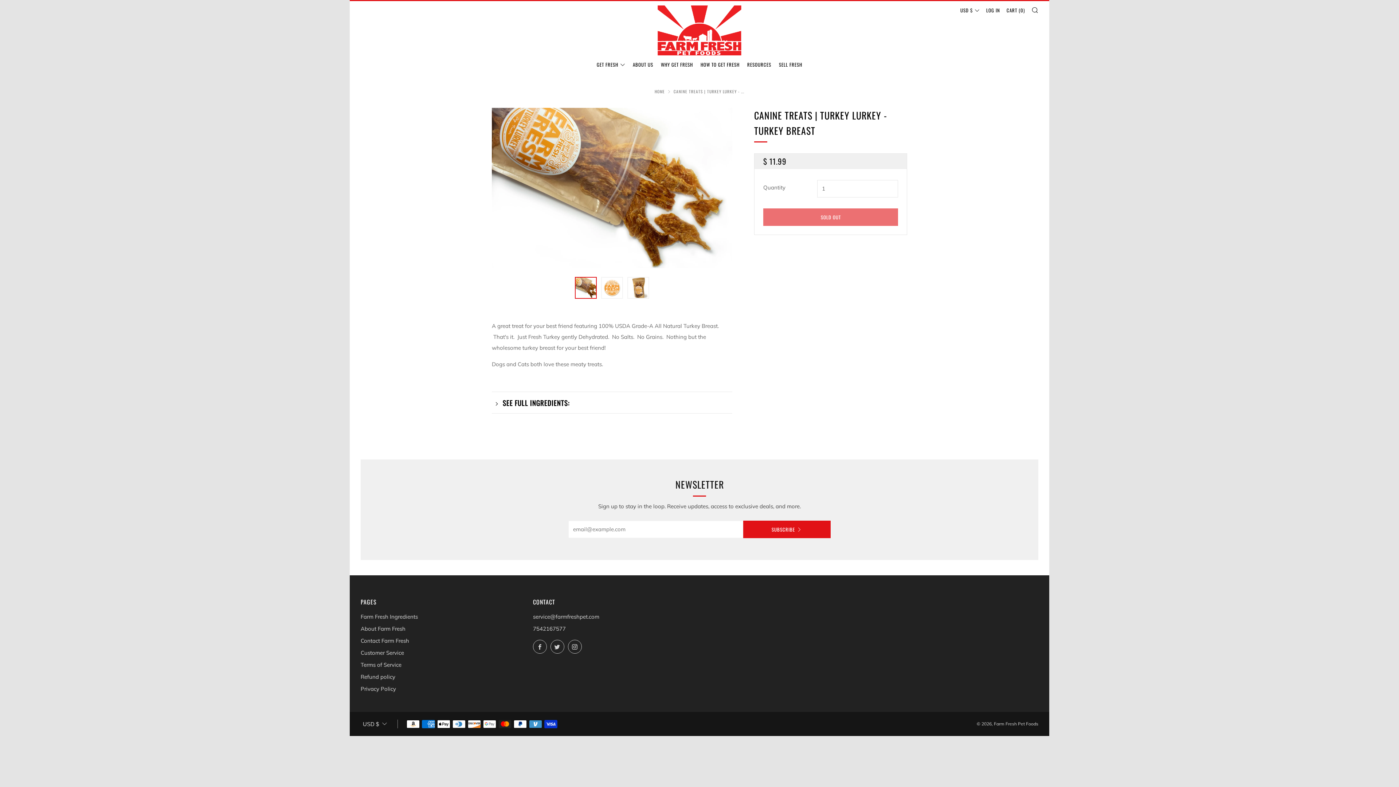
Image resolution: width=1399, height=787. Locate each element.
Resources (759, 64)
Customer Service (382, 652)
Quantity (774, 187)
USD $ (966, 10)
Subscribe (783, 529)
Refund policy (378, 676)
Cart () (1016, 10)
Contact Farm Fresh (385, 640)
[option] (612, 188)
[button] (586, 288)
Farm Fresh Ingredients (389, 616)
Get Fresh (607, 64)
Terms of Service (381, 664)
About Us (643, 64)
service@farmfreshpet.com (566, 616)
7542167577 (549, 628)
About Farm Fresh (383, 628)
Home (660, 91)
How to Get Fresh (720, 64)
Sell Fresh (790, 64)
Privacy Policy (378, 688)
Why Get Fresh (677, 64)
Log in (993, 10)
